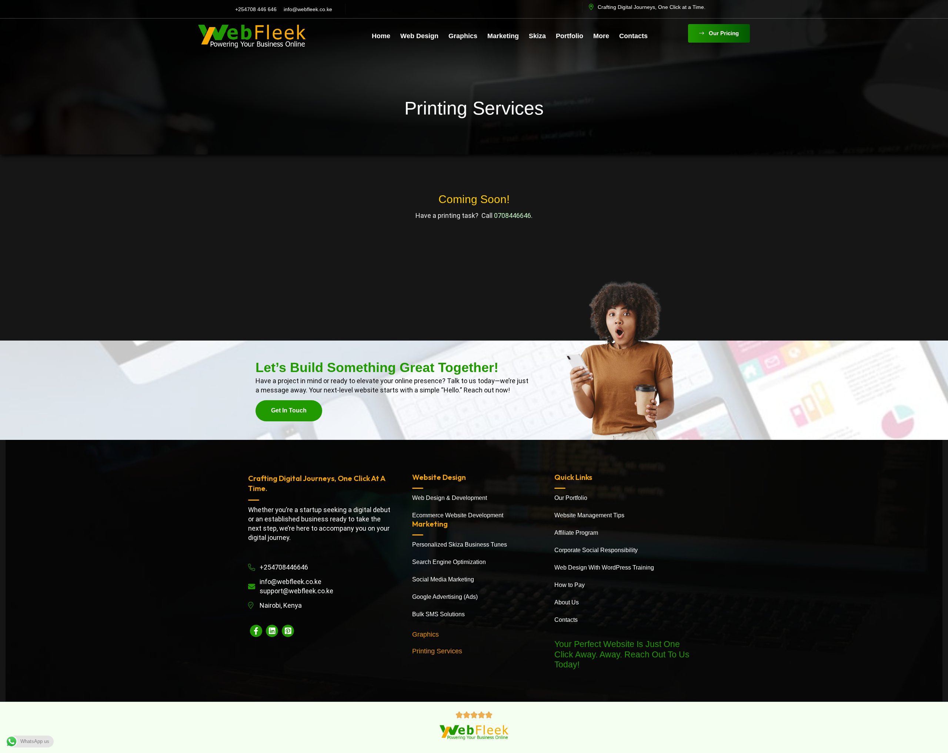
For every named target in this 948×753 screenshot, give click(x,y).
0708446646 (512, 215)
